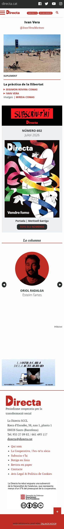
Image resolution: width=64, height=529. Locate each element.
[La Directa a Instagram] (60, 4)
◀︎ (4, 284)
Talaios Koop (35, 524)
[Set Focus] (57, 12)
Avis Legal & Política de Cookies (31, 474)
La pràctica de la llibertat (23, 84)
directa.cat (9, 3)
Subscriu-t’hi (19, 456)
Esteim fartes (32, 295)
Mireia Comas (25, 97)
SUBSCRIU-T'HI (32, 13)
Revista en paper (21, 465)
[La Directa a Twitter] (46, 4)
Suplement (10, 75)
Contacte (16, 469)
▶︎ (60, 284)
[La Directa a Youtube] (54, 4)
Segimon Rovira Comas (22, 89)
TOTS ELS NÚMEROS (32, 226)
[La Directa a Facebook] (39, 4)
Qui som (16, 446)
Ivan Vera (12, 93)
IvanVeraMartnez (33, 28)
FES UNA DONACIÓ (46, 13)
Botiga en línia (20, 460)
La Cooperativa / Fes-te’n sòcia (30, 451)
